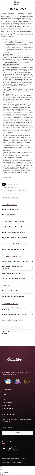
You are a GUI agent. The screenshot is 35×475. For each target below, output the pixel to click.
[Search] (5, 2)
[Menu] (2, 2)
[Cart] (33, 2)
